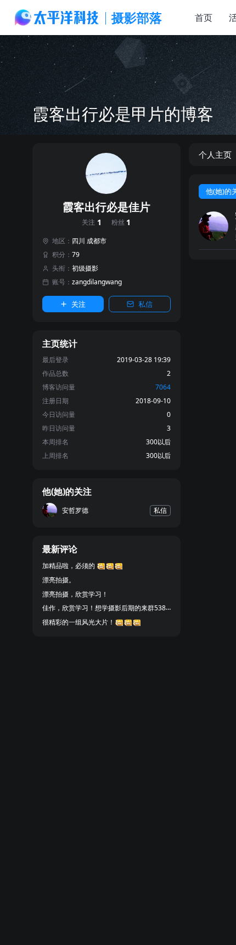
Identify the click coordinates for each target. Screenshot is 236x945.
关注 (92, 222)
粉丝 (121, 222)
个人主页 (215, 154)
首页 (203, 18)
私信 (145, 304)
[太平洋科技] (57, 17)
